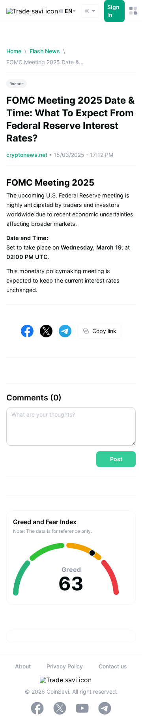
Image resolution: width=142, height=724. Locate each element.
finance (16, 84)
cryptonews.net (27, 154)
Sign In (113, 11)
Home (13, 51)
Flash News (45, 51)
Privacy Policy (65, 666)
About (23, 666)
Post (116, 459)
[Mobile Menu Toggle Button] (132, 11)
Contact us (113, 666)
